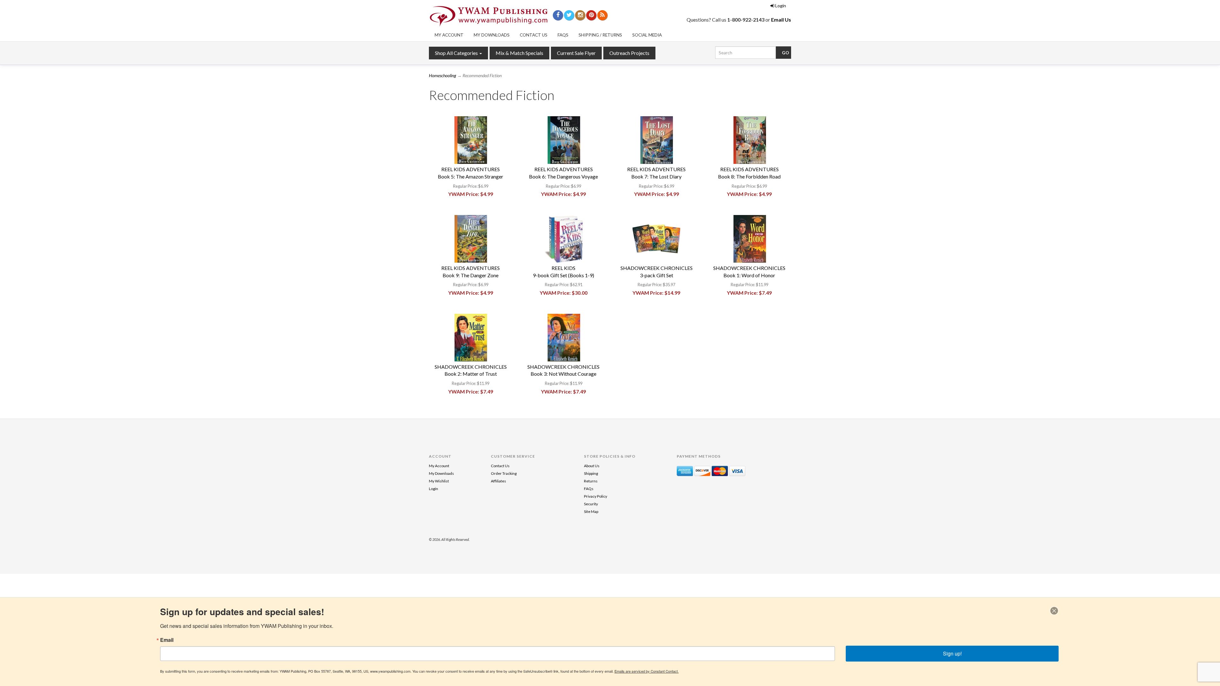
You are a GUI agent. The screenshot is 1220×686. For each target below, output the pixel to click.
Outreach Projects (629, 53)
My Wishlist (439, 481)
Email (166, 639)
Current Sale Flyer (576, 53)
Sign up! (952, 653)
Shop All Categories (457, 53)
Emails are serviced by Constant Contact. (646, 671)
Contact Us (533, 34)
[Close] (1054, 611)
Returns (591, 481)
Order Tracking (504, 473)
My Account (449, 34)
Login (780, 5)
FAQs (563, 34)
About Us (592, 465)
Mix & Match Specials (519, 53)
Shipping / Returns (600, 34)
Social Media (647, 34)
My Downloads (492, 34)
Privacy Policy (595, 496)
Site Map (591, 511)
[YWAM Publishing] (488, 16)
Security (591, 503)
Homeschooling (442, 75)
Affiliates (498, 481)
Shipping (591, 473)
